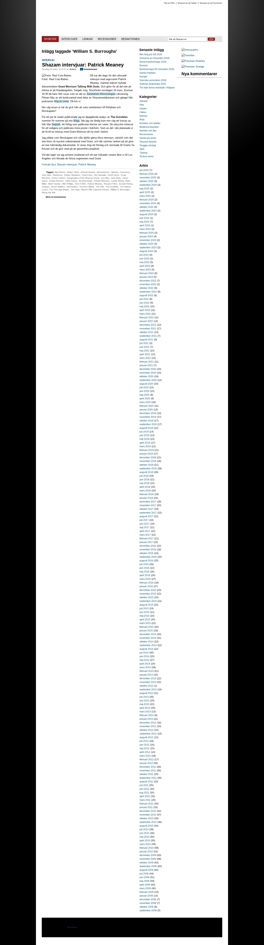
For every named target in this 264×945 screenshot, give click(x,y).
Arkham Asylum (88, 172)
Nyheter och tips (148, 130)
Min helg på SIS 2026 (151, 54)
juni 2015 (144, 612)
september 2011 (148, 778)
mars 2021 (145, 358)
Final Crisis (87, 175)
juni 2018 (144, 479)
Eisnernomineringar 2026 (153, 61)
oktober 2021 (146, 332)
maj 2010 (144, 836)
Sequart (56, 124)
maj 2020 (144, 395)
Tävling (143, 152)
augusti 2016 (146, 560)
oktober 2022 (146, 288)
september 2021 (148, 336)
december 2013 (148, 678)
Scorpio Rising (125, 184)
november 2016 (148, 549)
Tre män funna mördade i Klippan (157, 87)
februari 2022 (147, 317)
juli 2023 (144, 255)
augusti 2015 (146, 604)
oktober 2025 (146, 181)
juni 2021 (144, 347)
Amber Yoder (73, 172)
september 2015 (148, 601)
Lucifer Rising (117, 181)
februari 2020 (147, 406)
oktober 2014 (146, 641)
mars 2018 (145, 490)
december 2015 (148, 590)
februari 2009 (147, 892)
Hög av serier (61, 101)
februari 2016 (147, 582)
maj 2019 (144, 439)
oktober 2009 (146, 862)
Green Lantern (58, 178)
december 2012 (148, 722)
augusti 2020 (146, 383)
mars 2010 (145, 844)
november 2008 (148, 903)
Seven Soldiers (58, 187)
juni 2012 (144, 744)
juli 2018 (144, 476)
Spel (142, 149)
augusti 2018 (146, 472)
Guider (143, 108)
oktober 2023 (146, 244)
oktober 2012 (146, 730)
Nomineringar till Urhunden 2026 (157, 69)
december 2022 (148, 280)
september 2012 (148, 733)
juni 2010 (144, 833)
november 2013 (148, 682)
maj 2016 (144, 571)
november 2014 (148, 638)
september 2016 (148, 557)
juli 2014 (144, 652)
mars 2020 (145, 402)
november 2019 (148, 417)
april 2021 (145, 354)
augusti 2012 (146, 737)
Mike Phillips (67, 184)
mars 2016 (145, 579)
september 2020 (148, 380)
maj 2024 (144, 221)
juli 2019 (144, 431)
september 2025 (148, 185)
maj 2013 (144, 704)
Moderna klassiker (149, 127)
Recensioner (146, 134)
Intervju (48, 60)
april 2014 (145, 663)
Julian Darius (71, 181)
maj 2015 (144, 615)
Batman (114, 172)
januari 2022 (146, 321)
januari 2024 (146, 236)
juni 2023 (144, 258)
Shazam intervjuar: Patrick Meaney (83, 65)
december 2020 (148, 369)
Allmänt (143, 101)
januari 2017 (146, 542)
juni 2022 (144, 302)
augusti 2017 (146, 516)
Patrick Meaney (95, 184)
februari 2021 (147, 361)
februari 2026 (147, 174)
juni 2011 (144, 789)
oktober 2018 (146, 464)
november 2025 (148, 177)
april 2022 (145, 310)
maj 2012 (144, 748)
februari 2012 (147, 759)
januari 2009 (146, 895)
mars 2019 (145, 446)
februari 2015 (147, 627)
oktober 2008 (146, 906)
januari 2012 (146, 763)
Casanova (125, 172)
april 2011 (145, 796)
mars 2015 (145, 623)
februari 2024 (147, 232)
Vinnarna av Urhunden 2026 (154, 58)
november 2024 (148, 203)
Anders (73, 69)
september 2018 (148, 468)
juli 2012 (144, 741)
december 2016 (148, 546)
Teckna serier (147, 156)
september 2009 (148, 866)
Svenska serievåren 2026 (153, 80)
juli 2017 (144, 520)
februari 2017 (147, 538)
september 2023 (148, 247)
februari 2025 (147, 199)
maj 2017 (144, 527)
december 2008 (148, 899)
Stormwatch (72, 187)
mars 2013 (145, 711)
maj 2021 (144, 350)
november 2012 (148, 726)
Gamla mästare (148, 73)
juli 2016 (144, 564)
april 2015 (145, 619)
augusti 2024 (146, 214)
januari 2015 (146, 630)
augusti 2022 (146, 295)
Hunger (143, 76)
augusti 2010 (146, 825)
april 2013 (145, 708)
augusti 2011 (146, 781)
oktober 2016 (146, 553)
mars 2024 (145, 229)
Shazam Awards (148, 141)
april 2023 (145, 266)
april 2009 (145, 884)
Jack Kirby (116, 178)
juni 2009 (144, 877)
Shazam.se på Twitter (187, 3)
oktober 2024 (146, 207)
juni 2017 (144, 523)
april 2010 (145, 840)
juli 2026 (144, 170)
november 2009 (148, 859)
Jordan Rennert (56, 181)
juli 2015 (144, 608)
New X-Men (80, 184)
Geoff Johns (113, 175)
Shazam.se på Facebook (211, 3)
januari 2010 (146, 851)
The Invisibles (112, 187)
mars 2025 (145, 196)
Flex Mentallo (100, 175)
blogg (76, 120)
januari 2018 (146, 498)
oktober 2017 (146, 509)
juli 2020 (144, 387)
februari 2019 (147, 450)
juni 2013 (144, 700)
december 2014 (148, 634)
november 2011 (148, 770)
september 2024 (148, 210)
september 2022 (148, 291)
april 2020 (145, 398)
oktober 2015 (146, 597)
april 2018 (145, 487)
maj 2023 (144, 262)
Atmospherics (103, 172)
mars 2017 (145, 534)
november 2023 (148, 240)
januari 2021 (146, 365)
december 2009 (148, 855)
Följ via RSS (169, 3)
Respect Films (110, 184)
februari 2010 (147, 848)
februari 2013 (147, 715)
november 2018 (148, 461)
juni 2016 (144, 568)
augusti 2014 (146, 649)
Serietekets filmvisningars (101, 93)
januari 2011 (146, 807)
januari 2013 (146, 719)
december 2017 (148, 501)
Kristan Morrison (102, 181)
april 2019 (145, 442)
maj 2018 (144, 483)
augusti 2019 (146, 428)
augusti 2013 (146, 693)
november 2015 (148, 593)
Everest (143, 65)
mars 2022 (145, 313)
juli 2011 (144, 785)
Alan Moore (60, 172)
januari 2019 (146, 453)
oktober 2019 (146, 420)
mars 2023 (145, 269)
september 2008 (148, 910)
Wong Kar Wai (48, 192)
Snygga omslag (148, 145)
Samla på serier (148, 138)
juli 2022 (144, 299)
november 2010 (148, 814)
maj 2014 (144, 660)
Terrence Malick (86, 187)
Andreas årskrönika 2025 (153, 84)
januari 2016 (146, 586)
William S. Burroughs (120, 189)
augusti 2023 (146, 251)
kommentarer (89, 69)
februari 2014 (147, 671)
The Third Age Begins (59, 189)
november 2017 (148, 505)
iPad (142, 119)
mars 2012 (145, 755)
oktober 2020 (146, 376)
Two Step (75, 189)
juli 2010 (144, 829)
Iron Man (105, 178)
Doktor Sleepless (72, 175)
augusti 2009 (146, 870)
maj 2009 (144, 881)
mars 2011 (145, 800)
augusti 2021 (146, 339)
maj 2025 (144, 188)
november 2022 (148, 284)
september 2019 (148, 424)
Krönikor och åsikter (150, 123)
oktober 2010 (146, 818)
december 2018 (148, 457)
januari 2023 (146, 277)
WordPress (72, 927)
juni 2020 (144, 391)
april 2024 (145, 225)
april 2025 (145, 192)
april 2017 (145, 531)
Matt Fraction (54, 184)
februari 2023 (147, 273)
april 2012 (145, 752)
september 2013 (148, 689)
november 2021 (148, 328)
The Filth (100, 187)
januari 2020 (146, 409)
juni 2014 (144, 656)
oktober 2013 (146, 685)
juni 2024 (144, 218)
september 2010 (148, 822)
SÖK (211, 39)
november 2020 (148, 372)
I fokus (143, 112)
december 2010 (148, 811)
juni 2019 (144, 435)
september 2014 (148, 645)
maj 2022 (144, 306)
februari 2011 (146, 803)
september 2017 (148, 512)
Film (142, 105)
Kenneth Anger (86, 181)
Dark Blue (46, 175)
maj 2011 (144, 792)
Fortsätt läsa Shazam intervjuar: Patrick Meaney (69, 164)
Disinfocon (58, 175)
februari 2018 (147, 494)
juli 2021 (144, 343)
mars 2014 (145, 667)
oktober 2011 (146, 774)
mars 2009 (145, 888)
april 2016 (145, 575)
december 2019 (148, 413)
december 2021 (148, 325)
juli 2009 (144, 873)
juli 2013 (144, 697)
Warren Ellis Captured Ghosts (95, 189)
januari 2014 (146, 674)
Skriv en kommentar (56, 197)
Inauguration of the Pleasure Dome (83, 178)
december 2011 (148, 766)
